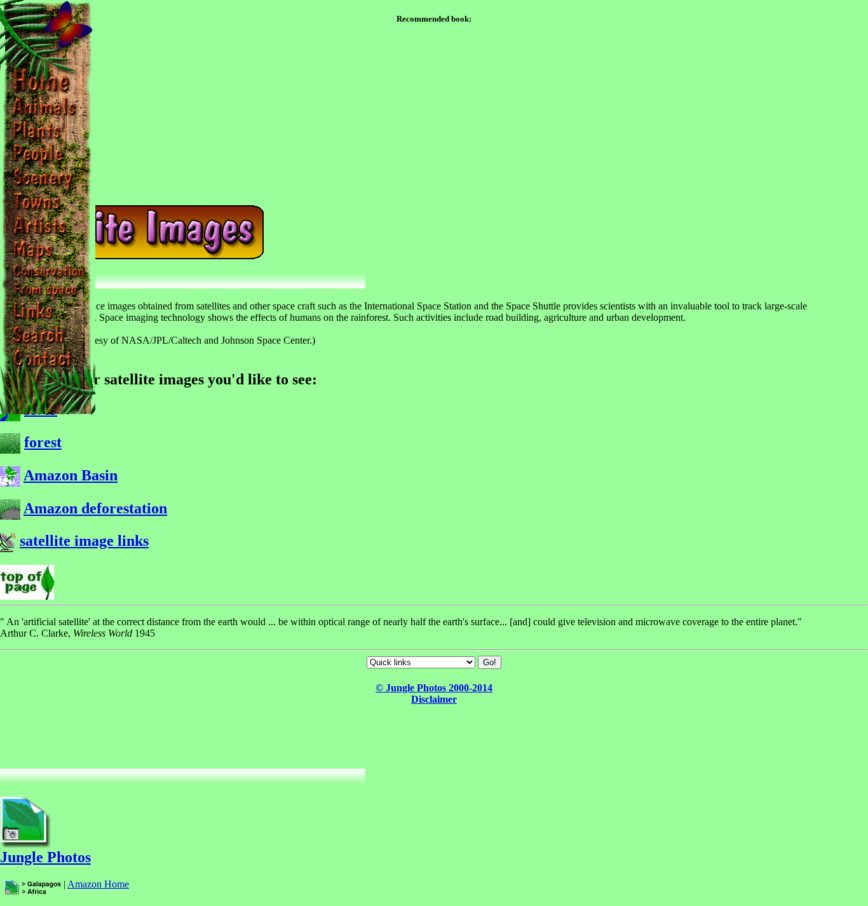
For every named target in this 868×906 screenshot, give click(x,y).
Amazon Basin (71, 475)
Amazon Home (98, 884)
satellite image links (84, 540)
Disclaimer (434, 699)
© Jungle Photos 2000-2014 (434, 687)
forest (43, 442)
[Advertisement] (434, 738)
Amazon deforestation (95, 508)
